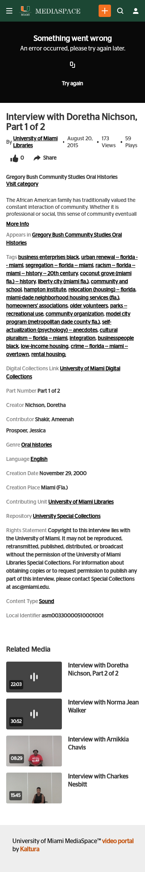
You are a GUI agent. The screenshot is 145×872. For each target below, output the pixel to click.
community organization (75, 314)
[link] (105, 11)
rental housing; (48, 354)
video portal (118, 841)
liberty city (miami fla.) (63, 281)
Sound (46, 601)
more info (17, 224)
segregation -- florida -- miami (59, 265)
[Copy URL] (73, 65)
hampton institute (45, 289)
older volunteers (89, 306)
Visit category (22, 184)
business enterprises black (48, 257)
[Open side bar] (9, 11)
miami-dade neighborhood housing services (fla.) (62, 298)
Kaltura (29, 849)
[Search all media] (120, 11)
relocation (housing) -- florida (101, 289)
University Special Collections (67, 516)
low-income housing (44, 346)
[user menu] (136, 11)
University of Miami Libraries (35, 142)
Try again (72, 83)
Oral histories (36, 445)
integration (83, 338)
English (39, 459)
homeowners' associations (37, 306)
